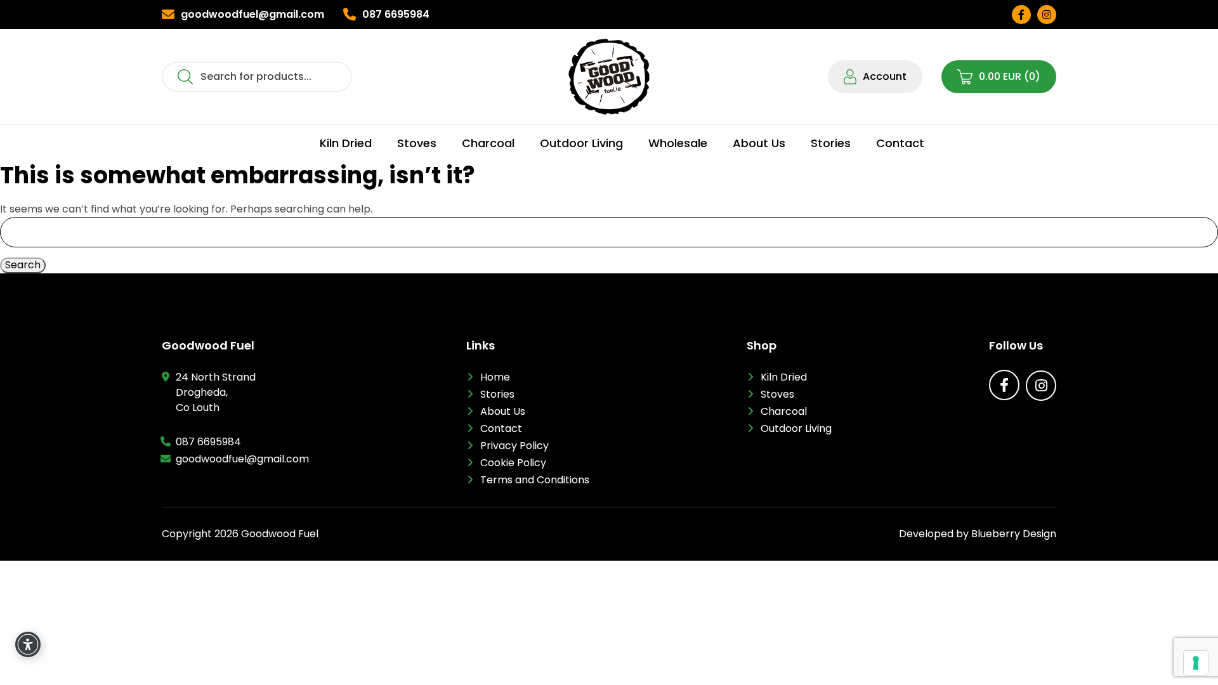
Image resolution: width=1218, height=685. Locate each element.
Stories (497, 394)
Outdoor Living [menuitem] (581, 143)
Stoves (777, 394)
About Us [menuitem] (759, 143)
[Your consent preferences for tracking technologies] (1196, 663)
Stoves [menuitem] (416, 143)
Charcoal (784, 411)
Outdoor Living (796, 428)
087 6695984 (208, 441)
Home (495, 377)
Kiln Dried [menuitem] (346, 143)
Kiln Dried (784, 377)
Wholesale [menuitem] (677, 143)
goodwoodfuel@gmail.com (242, 459)
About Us (502, 411)
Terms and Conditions (534, 480)
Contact (501, 428)
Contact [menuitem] (900, 143)
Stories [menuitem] (831, 143)
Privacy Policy (514, 445)
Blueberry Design (1013, 533)
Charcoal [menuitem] (488, 143)
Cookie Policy (513, 462)
